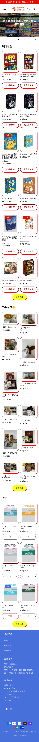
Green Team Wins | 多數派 (28, 154)
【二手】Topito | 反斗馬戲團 (10, 396)
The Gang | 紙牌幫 (26, 280)
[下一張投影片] (24, 39)
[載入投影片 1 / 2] (18, 39)
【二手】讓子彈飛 (26, 448)
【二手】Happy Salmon (27, 362)
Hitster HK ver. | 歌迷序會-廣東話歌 (9, 115)
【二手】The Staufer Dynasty (27, 329)
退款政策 (33, 732)
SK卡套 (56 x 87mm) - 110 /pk (27, 527)
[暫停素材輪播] (36, 39)
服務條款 (7, 650)
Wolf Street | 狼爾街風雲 (10, 280)
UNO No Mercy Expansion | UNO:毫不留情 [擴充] (28, 76)
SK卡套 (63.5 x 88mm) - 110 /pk (10, 527)
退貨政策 (7, 645)
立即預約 (19, 28)
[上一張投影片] (14, 39)
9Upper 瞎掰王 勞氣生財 (28, 198)
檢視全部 (19, 297)
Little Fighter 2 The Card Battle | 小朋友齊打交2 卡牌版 (9, 238)
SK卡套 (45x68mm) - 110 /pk (10, 567)
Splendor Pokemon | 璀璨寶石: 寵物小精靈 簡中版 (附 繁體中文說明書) (10, 156)
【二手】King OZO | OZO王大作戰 (28, 477)
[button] (4, 8)
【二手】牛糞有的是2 (9, 453)
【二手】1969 (25, 420)
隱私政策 (17, 735)
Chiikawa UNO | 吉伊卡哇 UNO (28, 237)
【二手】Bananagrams (9, 327)
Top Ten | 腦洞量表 (8, 198)
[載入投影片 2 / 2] (21, 39)
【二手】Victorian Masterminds (8, 477)
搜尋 (6, 640)
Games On (12, 732)
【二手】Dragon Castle (9, 419)
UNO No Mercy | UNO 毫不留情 (10, 76)
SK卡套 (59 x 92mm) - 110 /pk (27, 567)
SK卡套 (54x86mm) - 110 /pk (10, 606)
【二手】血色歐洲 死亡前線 (10, 355)
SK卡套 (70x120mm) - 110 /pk (27, 606)
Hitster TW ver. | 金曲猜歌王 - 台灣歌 (28, 115)
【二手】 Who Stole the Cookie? (28, 385)
